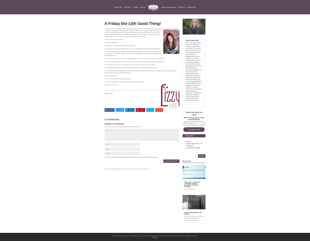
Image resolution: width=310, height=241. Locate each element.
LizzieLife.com (122, 36)
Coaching (127, 7)
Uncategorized (194, 220)
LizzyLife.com (115, 85)
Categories (189, 136)
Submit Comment (171, 161)
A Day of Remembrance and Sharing (193, 213)
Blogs (136, 7)
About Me (118, 7)
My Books (181, 7)
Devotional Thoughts (193, 148)
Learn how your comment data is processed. (137, 169)
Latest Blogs (200, 216)
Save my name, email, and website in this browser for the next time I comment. (132, 157)
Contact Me (191, 7)
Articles (142, 7)
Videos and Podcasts (168, 7)
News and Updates (189, 218)
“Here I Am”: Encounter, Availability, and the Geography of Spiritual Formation (192, 184)
